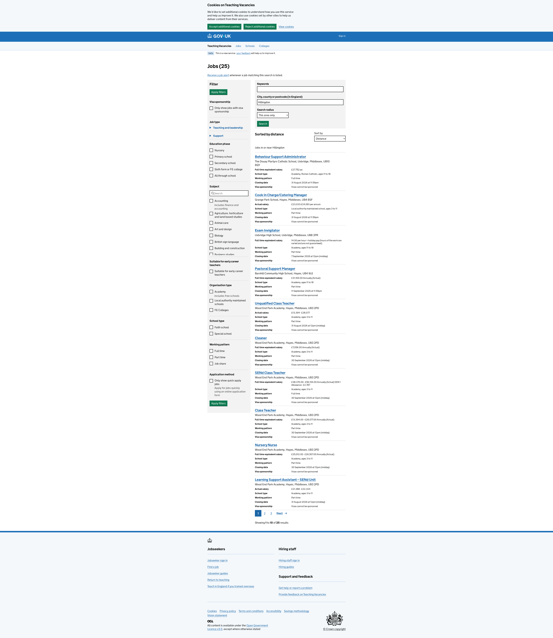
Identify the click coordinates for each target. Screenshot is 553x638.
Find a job (213, 566)
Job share (220, 363)
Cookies (212, 611)
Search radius (265, 109)
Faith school (222, 327)
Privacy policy (228, 611)
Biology (219, 235)
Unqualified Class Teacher (275, 303)
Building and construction (230, 248)
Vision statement (217, 615)
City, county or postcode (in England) (280, 96)
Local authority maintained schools (230, 302)
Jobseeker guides (217, 573)
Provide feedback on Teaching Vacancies (302, 594)
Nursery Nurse (266, 445)
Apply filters (218, 92)
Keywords (263, 83)
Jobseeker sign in (217, 560)
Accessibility (273, 611)
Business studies (224, 254)
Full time (220, 351)
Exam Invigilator (267, 230)
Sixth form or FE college (229, 169)
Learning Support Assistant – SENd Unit (285, 480)
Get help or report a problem (295, 587)
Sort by (318, 133)
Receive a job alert (218, 75)
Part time (220, 357)
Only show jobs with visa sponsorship (229, 109)
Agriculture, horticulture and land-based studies (229, 215)
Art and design (223, 229)
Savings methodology (296, 611)
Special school (223, 333)
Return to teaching (218, 579)
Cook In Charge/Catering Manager (281, 195)
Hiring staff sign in (289, 560)
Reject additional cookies (260, 26)
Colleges (264, 46)
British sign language (227, 242)
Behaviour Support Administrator (280, 157)
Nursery (219, 150)
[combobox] (229, 193)
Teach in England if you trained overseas (230, 586)
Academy (220, 291)
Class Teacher (265, 410)
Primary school (223, 156)
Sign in (342, 36)
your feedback (244, 53)
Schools (250, 46)
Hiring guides (286, 566)
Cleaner (261, 338)
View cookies (286, 26)
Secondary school (225, 163)
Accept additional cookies (224, 26)
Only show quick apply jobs (228, 382)
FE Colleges (222, 310)
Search (263, 123)
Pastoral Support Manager (275, 269)
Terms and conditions (251, 611)
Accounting (221, 200)
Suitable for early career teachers (229, 272)
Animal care (221, 223)
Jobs (238, 46)
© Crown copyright (334, 629)
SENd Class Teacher (270, 373)
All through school (225, 175)
